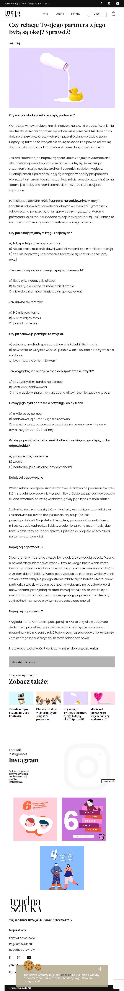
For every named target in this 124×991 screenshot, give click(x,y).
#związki (30, 662)
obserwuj (107, 781)
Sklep (97, 13)
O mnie (60, 13)
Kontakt (75, 13)
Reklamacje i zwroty (22, 950)
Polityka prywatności (22, 938)
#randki (17, 662)
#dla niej (14, 43)
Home (45, 13)
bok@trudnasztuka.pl (39, 3)
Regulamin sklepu (20, 944)
